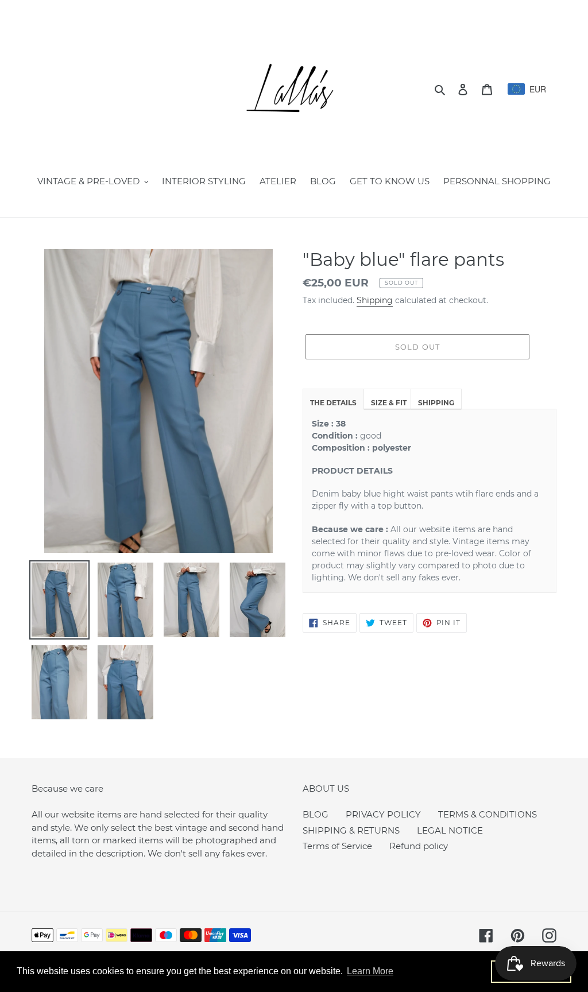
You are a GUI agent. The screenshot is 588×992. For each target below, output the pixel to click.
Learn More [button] (370, 971)
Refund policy (418, 845)
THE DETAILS (333, 402)
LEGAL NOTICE (450, 830)
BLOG (315, 814)
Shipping (375, 300)
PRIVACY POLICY (383, 814)
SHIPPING (436, 402)
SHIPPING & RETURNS (351, 830)
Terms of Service (337, 845)
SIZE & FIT (389, 402)
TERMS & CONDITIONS (487, 814)
